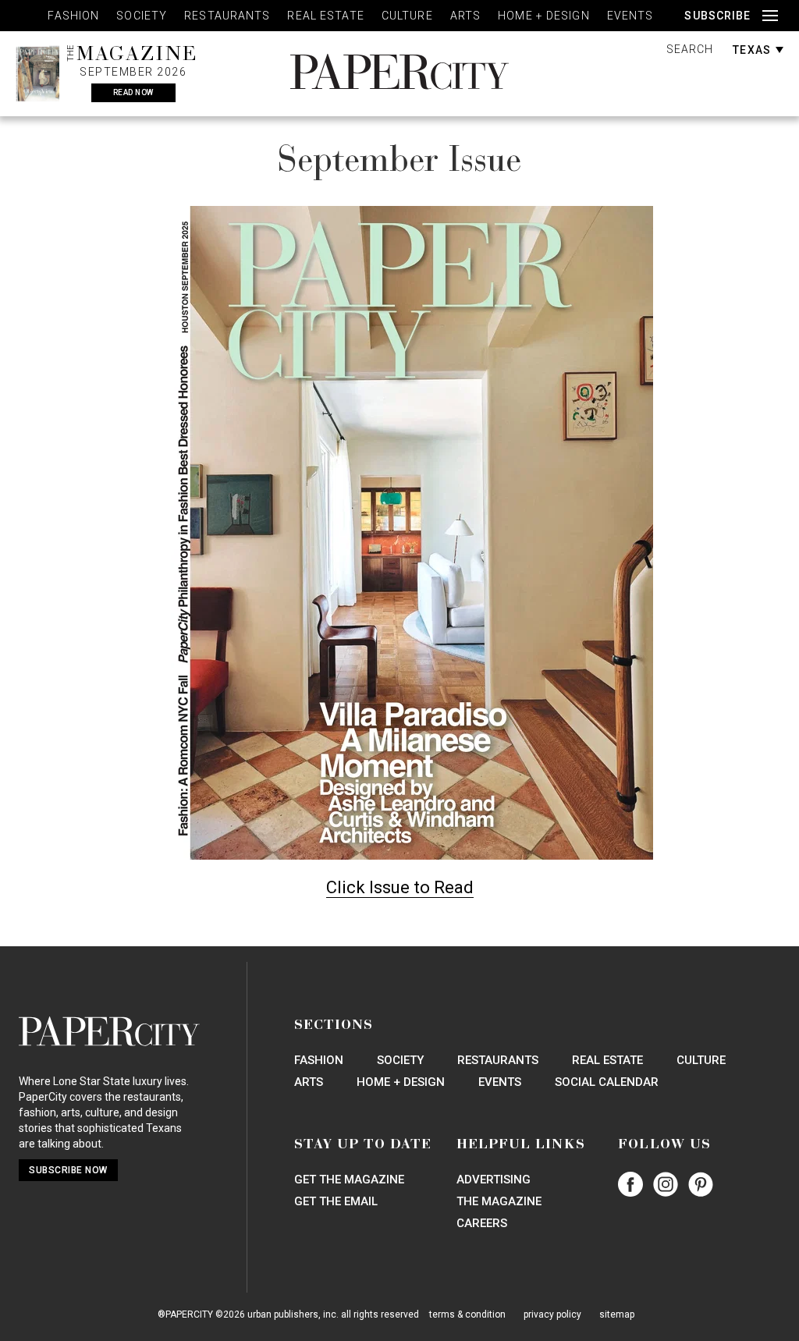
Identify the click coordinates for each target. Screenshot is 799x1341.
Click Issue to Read (400, 887)
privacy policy (552, 1314)
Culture (407, 15)
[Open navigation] (770, 16)
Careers (481, 1223)
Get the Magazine (349, 1179)
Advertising (493, 1179)
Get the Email (336, 1201)
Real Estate (325, 15)
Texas (753, 50)
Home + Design (544, 15)
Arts (465, 15)
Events (630, 15)
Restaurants (227, 15)
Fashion (73, 15)
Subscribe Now (68, 1170)
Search (690, 49)
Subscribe (717, 15)
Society (141, 15)
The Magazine (499, 1201)
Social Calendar (607, 1082)
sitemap (616, 1314)
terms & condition (467, 1314)
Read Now (133, 92)
